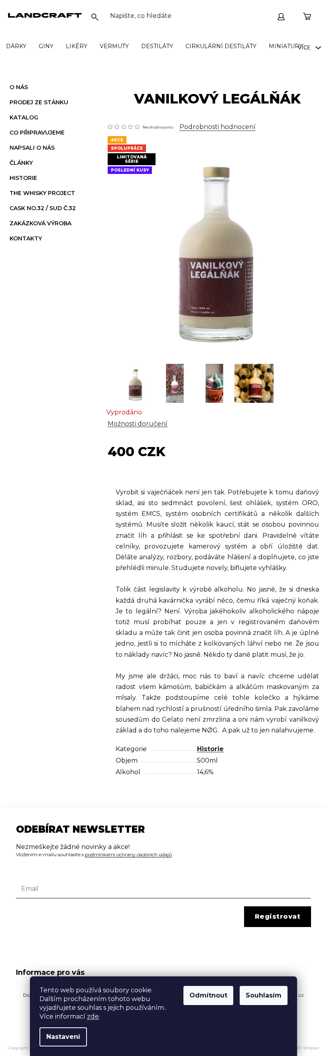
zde (93, 1016)
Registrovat (278, 916)
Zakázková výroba (40, 223)
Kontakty (26, 238)
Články (21, 162)
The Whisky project (42, 193)
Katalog (24, 117)
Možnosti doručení (137, 423)
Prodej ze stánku (39, 102)
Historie (23, 178)
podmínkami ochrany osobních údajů (128, 854)
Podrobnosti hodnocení (217, 127)
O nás (19, 87)
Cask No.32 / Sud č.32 (43, 208)
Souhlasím (264, 995)
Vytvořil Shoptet (303, 1047)
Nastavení (63, 1036)
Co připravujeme (37, 132)
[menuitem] (16, 46)
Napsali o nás (32, 147)
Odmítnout (208, 995)
